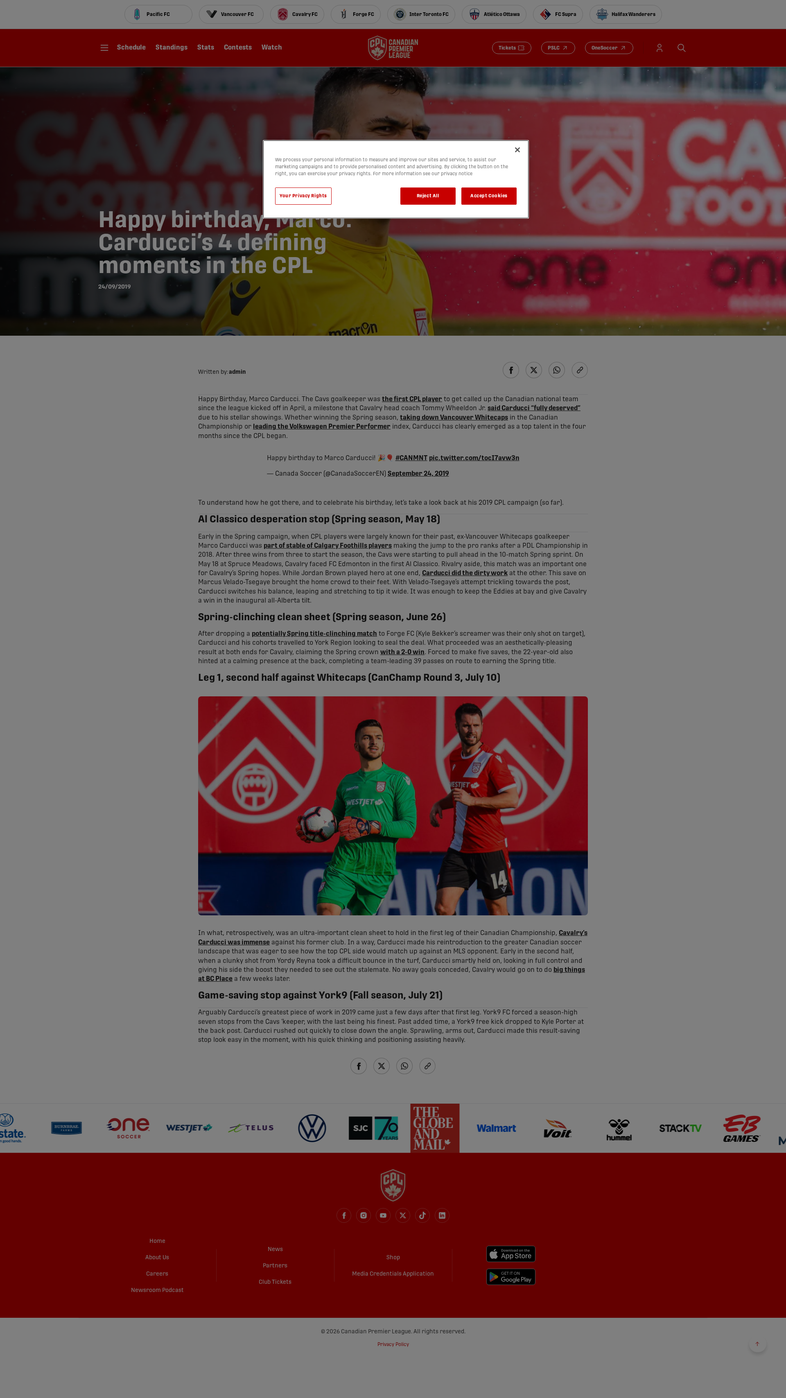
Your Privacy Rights (303, 196)
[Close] (517, 150)
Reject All (428, 196)
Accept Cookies (489, 196)
